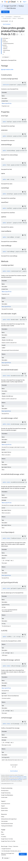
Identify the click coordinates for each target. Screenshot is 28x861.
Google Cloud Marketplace (7, 795)
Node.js (21, 6)
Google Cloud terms (6, 848)
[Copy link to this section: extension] (9, 130)
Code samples (4, 821)
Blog (2, 832)
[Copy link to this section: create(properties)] (14, 265)
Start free (5, 12)
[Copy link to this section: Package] (9, 66)
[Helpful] (10, 21)
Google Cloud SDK (10, 6)
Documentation (9, 16)
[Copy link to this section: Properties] (11, 112)
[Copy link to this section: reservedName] (12, 231)
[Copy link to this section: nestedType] (10, 188)
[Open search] (18, 2)
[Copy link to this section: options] (7, 217)
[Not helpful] (12, 21)
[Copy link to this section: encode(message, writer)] (19, 418)
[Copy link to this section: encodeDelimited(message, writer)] (2, 476)
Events (2, 834)
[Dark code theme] (23, 83)
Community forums (5, 803)
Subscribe (23, 854)
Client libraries (11, 8)
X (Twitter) (3, 836)
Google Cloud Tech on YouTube (8, 841)
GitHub (2, 816)
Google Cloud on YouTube (7, 838)
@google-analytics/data (7, 69)
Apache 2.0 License (22, 778)
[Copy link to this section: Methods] (10, 261)
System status (4, 810)
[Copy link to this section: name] (6, 173)
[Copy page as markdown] (21, 34)
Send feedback (6, 24)
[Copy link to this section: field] (5, 159)
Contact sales (4, 797)
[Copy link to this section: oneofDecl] (9, 202)
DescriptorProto (6, 306)
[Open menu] (2, 1)
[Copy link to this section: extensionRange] (13, 145)
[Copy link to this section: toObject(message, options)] (21, 660)
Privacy (10, 846)
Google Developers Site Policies (15, 779)
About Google (4, 846)
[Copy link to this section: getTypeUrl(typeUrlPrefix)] (19, 583)
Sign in (24, 1)
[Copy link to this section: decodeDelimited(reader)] (19, 370)
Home (2, 16)
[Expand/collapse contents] (9, 38)
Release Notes (4, 808)
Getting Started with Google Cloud (8, 819)
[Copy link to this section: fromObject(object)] (15, 532)
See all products (4, 790)
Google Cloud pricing (5, 792)
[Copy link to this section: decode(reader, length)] (17, 314)
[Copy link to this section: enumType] (9, 116)
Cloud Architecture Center (7, 823)
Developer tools (17, 16)
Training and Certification (6, 825)
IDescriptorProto (6, 103)
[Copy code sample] (25, 83)
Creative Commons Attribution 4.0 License (17, 776)
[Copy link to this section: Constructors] (13, 75)
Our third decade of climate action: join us (11, 851)
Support (3, 805)
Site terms (15, 846)
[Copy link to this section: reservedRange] (12, 246)
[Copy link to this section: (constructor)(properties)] (19, 79)
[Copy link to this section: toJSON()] (8, 631)
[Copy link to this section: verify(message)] (13, 718)
